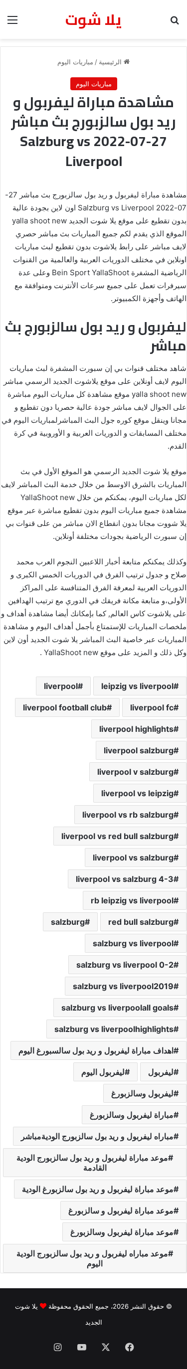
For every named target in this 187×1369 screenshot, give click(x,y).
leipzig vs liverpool (137, 686)
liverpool (61, 686)
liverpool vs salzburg (133, 857)
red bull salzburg (141, 922)
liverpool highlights (136, 729)
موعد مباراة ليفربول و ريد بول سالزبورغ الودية (98, 1189)
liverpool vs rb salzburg (128, 815)
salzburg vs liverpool (133, 943)
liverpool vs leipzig (137, 793)
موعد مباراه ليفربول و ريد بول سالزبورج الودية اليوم (92, 1258)
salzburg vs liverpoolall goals (117, 1008)
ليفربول (161, 1072)
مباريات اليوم (75, 62)
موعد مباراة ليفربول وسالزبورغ (122, 1232)
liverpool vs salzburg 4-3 (125, 879)
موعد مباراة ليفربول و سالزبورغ (121, 1210)
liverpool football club (65, 707)
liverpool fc (152, 707)
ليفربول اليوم (103, 1072)
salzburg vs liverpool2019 (123, 986)
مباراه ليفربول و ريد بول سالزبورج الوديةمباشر (97, 1136)
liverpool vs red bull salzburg (117, 836)
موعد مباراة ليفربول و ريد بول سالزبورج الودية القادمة (92, 1163)
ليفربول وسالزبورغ (142, 1093)
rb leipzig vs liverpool (132, 900)
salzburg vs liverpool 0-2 (125, 965)
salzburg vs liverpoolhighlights (114, 1029)
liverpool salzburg (139, 750)
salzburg (68, 922)
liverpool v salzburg (135, 772)
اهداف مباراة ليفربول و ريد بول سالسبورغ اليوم (96, 1050)
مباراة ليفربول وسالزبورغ (132, 1115)
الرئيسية (111, 62)
